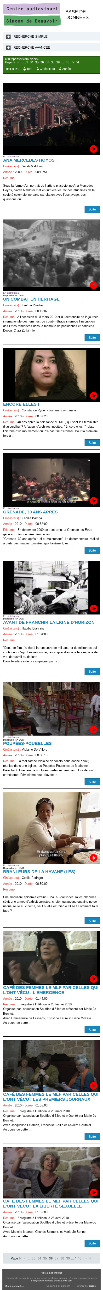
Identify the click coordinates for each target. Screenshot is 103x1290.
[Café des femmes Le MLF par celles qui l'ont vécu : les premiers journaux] (51, 1066)
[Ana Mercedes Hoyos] (51, 119)
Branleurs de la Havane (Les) (39, 871)
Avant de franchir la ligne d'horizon (49, 622)
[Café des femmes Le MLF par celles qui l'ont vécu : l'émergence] (51, 958)
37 (47, 62)
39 (58, 62)
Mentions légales (14, 1286)
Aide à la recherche (51, 1272)
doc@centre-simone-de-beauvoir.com (51, 1280)
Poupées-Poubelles (27, 743)
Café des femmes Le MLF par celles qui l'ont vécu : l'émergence (50, 990)
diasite (92, 1286)
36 (42, 62)
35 (37, 62)
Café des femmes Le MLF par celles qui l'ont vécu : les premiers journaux (50, 1097)
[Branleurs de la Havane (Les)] (51, 828)
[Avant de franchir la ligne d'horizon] (51, 587)
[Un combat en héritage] (51, 255)
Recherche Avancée (31, 47)
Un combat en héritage (31, 299)
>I (77, 62)
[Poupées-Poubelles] (51, 708)
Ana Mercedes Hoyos (29, 160)
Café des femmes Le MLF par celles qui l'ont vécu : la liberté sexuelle (50, 1203)
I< (14, 62)
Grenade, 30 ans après (30, 512)
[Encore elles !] (51, 375)
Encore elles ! (21, 404)
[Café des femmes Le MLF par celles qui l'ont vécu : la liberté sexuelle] (51, 1173)
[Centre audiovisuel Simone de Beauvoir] (32, 25)
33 (26, 62)
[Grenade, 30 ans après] (51, 480)
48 (67, 62)
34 (31, 62)
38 (52, 62)
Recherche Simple (30, 36)
